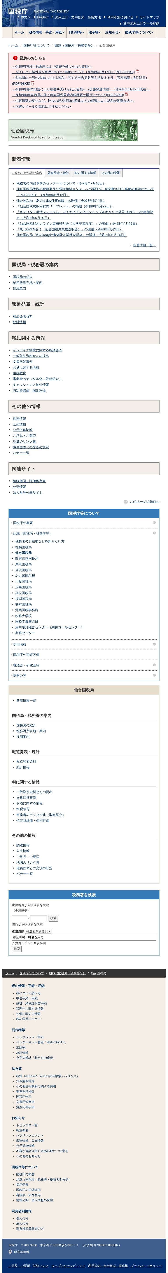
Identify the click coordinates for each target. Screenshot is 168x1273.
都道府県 (18, 931)
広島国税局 (23, 587)
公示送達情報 (23, 430)
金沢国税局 (23, 570)
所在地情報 (21, 1252)
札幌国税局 (23, 547)
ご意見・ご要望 (24, 435)
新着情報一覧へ (144, 245)
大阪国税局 (23, 581)
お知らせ (18, 1118)
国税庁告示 (24, 1096)
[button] (46, 32)
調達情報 (19, 418)
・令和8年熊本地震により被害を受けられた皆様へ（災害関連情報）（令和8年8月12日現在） (80, 89)
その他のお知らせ (28, 1156)
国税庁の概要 (23, 523)
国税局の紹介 (23, 277)
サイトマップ (149, 17)
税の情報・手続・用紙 (28, 986)
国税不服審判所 (26, 621)
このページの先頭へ (144, 501)
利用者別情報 (22, 1211)
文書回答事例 (23, 362)
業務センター (25, 633)
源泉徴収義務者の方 (30, 1228)
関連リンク (40, 1266)
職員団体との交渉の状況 (31, 447)
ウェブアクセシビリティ (68, 1266)
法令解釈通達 (25, 1081)
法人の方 (22, 1223)
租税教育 (19, 373)
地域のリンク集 (24, 441)
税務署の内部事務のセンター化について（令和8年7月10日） (61, 183)
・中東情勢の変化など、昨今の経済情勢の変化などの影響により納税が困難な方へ (72, 100)
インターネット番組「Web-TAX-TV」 (42, 1042)
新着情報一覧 (26, 701)
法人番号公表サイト (27, 492)
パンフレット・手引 (30, 1037)
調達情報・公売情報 (30, 1140)
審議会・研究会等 (26, 665)
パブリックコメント (30, 1135)
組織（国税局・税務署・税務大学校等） (43, 1179)
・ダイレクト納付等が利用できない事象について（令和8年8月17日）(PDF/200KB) (73, 72)
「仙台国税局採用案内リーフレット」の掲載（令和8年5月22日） (64, 206)
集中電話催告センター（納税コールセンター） (49, 627)
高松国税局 (23, 593)
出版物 (20, 1047)
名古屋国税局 (25, 576)
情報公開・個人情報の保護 (34, 1200)
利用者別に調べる (120, 17)
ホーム (19, 32)
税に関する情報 (85, 172)
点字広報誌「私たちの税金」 (36, 1057)
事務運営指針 (25, 1091)
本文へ (26, 17)
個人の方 (22, 1218)
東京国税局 (23, 564)
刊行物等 (18, 1030)
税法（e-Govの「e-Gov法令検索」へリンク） (48, 1076)
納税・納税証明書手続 (31, 1003)
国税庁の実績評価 (26, 655)
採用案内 (19, 288)
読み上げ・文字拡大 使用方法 (78, 17)
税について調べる (28, 993)
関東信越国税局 (26, 558)
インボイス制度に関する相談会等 (37, 350)
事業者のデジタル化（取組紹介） (37, 379)
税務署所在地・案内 (27, 282)
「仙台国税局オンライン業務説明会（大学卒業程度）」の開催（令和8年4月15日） (77, 223)
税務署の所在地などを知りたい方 (40, 541)
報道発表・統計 (58, 172)
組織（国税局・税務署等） (74, 45)
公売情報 (19, 424)
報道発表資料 (23, 316)
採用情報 (19, 645)
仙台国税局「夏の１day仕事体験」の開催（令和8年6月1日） (61, 200)
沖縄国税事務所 (26, 610)
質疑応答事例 (25, 1107)
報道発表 (22, 1130)
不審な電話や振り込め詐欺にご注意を (42, 1151)
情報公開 (19, 676)
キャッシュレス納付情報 (31, 385)
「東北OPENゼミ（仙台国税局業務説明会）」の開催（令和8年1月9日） (69, 229)
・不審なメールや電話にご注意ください (41, 106)
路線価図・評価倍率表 (29, 481)
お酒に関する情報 (26, 367)
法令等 (17, 1069)
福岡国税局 (23, 599)
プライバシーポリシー (146, 1266)
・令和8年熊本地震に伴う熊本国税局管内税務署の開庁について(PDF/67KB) (68, 95)
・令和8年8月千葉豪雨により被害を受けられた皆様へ (51, 66)
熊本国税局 (23, 604)
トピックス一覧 (27, 1125)
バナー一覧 (21, 453)
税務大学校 (23, 616)
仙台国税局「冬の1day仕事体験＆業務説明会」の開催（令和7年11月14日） (71, 235)
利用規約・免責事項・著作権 (108, 1266)
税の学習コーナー (28, 1019)
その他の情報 (111, 172)
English (43, 17)
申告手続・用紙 (27, 998)
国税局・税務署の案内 (27, 173)
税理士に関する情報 (30, 1008)
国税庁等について (36, 45)
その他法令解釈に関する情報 (36, 1086)
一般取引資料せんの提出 (31, 356)
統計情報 (19, 322)
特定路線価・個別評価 (29, 390)
